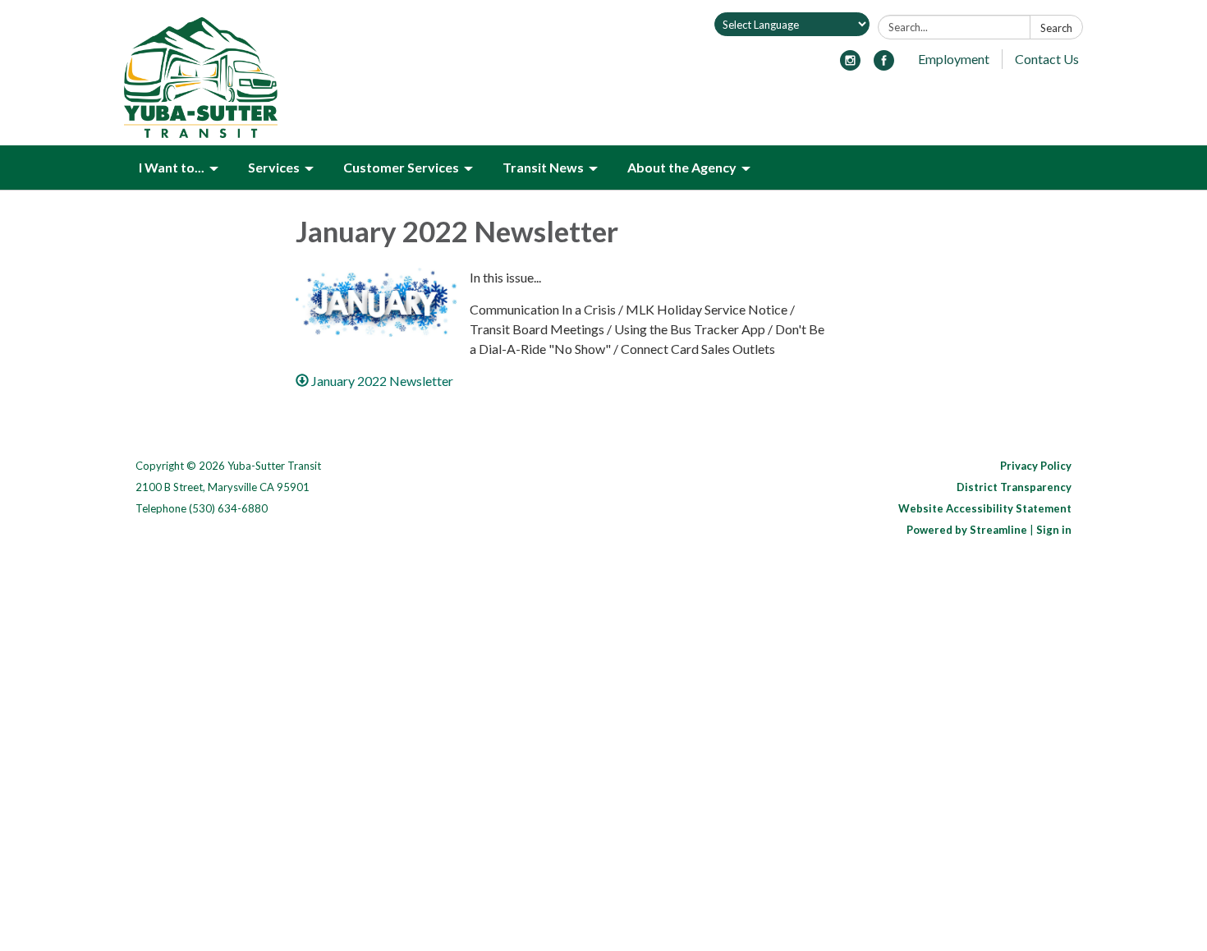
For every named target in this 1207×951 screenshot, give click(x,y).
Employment (953, 59)
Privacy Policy (1036, 465)
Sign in (1054, 529)
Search (1056, 27)
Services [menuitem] (274, 167)
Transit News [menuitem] (543, 167)
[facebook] (884, 65)
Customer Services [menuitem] (401, 167)
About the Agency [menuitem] (682, 167)
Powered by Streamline (966, 529)
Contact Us (1047, 59)
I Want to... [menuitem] (171, 167)
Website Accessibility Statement (985, 508)
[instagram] (850, 65)
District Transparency (1014, 487)
